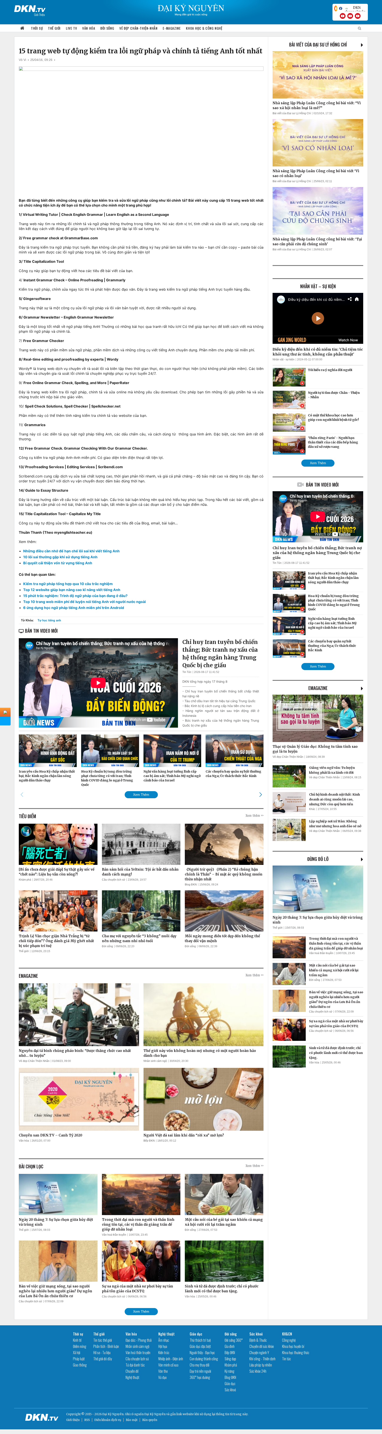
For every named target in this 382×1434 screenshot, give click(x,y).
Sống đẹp (230, 1358)
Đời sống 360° (234, 1340)
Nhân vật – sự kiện (318, 286)
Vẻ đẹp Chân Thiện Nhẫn (34, 1061)
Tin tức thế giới (102, 1340)
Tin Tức (186, 672)
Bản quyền (149, 1420)
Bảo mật (132, 1420)
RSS (87, 1420)
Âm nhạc (163, 1340)
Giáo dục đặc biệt (200, 1346)
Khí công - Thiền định (262, 1358)
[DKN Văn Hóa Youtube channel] (358, 16)
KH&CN (287, 1334)
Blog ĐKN (191, 884)
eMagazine (318, 688)
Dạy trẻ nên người (200, 1371)
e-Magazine (172, 28)
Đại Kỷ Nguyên (155, 1414)
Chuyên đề (132, 1371)
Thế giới (54, 28)
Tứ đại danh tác (135, 1365)
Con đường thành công (204, 1358)
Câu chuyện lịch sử (113, 879)
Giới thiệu (73, 1420)
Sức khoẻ (230, 1389)
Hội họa (162, 1346)
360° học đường (200, 1377)
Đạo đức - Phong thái (139, 1340)
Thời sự (37, 28)
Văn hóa (88, 28)
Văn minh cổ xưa (168, 1365)
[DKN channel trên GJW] (355, 8)
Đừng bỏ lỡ (318, 859)
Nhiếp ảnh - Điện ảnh (170, 1358)
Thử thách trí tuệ (200, 1340)
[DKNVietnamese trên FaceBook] (340, 8)
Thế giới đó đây (102, 1358)
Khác (312, 809)
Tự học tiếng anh (49, 620)
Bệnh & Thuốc (258, 1340)
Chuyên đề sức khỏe (261, 1346)
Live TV (71, 28)
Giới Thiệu (39, 14)
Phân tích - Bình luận (106, 1346)
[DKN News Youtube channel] (343, 16)
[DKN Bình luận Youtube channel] (350, 16)
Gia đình (230, 1346)
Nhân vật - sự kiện (283, 359)
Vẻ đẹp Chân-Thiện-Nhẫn (138, 28)
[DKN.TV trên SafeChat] (335, 8)
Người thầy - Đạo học (202, 1352)
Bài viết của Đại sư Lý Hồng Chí (318, 44)
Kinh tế (77, 1340)
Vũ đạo (162, 1377)
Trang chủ (22, 28)
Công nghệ (289, 1340)
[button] (261, 794)
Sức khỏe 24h (257, 1371)
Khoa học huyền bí (293, 1346)
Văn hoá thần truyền (114, 1234)
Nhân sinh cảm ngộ (155, 1061)
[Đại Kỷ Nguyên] (30, 7)
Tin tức (286, 1358)
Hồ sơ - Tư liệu (102, 1352)
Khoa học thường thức (295, 1352)
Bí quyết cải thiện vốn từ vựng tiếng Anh (57, 563)
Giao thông (80, 1365)
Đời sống (107, 28)
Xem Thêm (141, 794)
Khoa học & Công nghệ (204, 28)
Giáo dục (196, 1334)
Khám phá (25, 879)
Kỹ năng (229, 1371)
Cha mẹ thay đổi (199, 1365)
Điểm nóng (79, 1346)
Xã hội (76, 1352)
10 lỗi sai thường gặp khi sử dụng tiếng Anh (60, 557)
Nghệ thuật (132, 1377)
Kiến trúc (163, 1352)
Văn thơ (163, 1371)
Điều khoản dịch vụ (107, 1420)
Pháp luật (79, 1358)
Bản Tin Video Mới (322, 484)
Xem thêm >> (255, 815)
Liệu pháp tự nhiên (260, 1365)
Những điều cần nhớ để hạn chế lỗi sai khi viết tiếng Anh (71, 551)
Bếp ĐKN (149, 1140)
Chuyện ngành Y (259, 1352)
